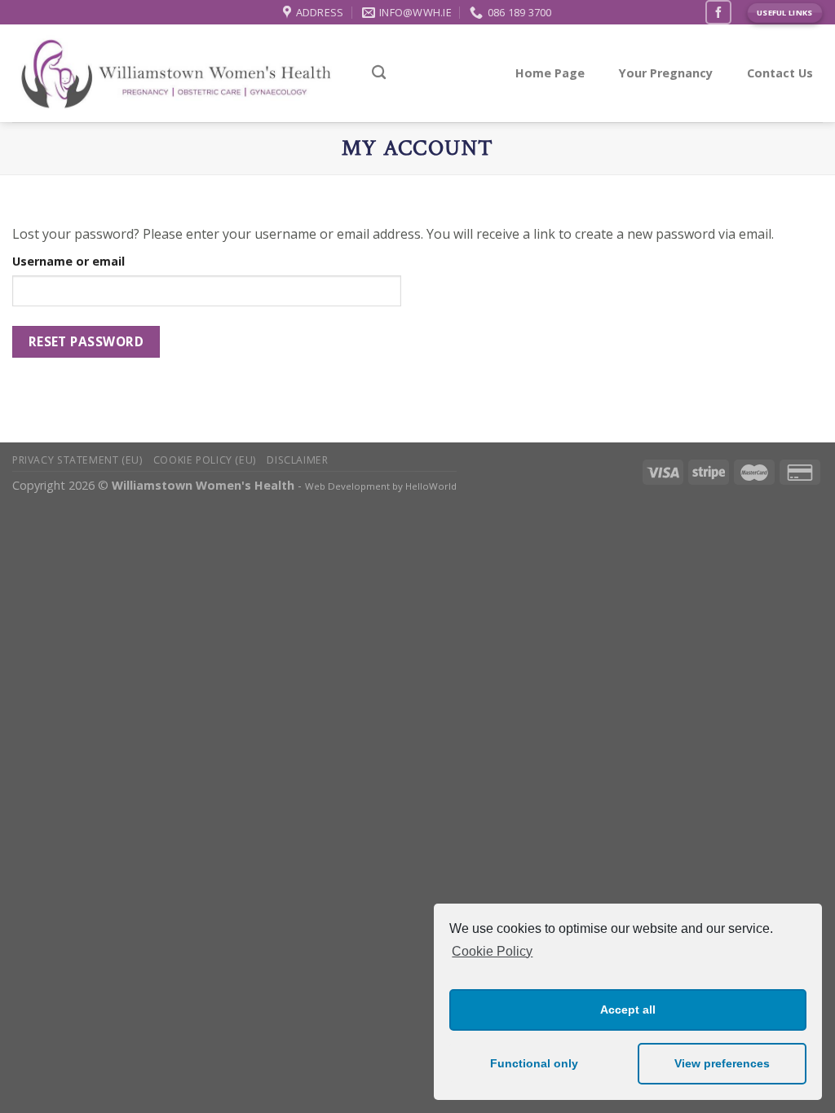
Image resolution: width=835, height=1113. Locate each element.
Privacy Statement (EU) (77, 460)
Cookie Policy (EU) (204, 460)
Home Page (550, 73)
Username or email (68, 261)
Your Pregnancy (666, 73)
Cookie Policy (492, 951)
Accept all (628, 1009)
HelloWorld (431, 486)
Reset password (86, 341)
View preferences (722, 1063)
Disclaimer (297, 460)
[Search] (379, 72)
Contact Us (780, 73)
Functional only (534, 1063)
